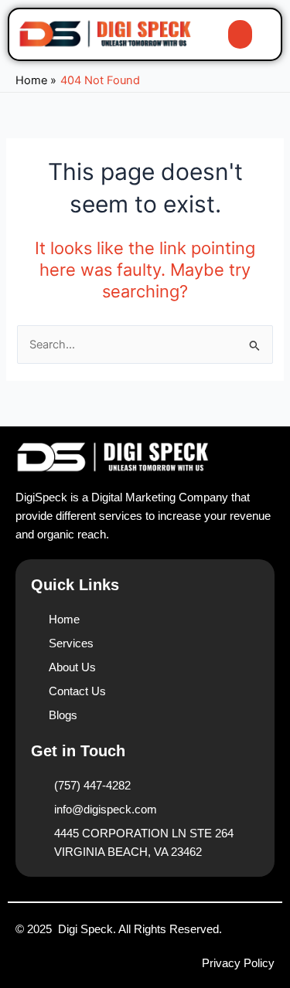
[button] (240, 34)
